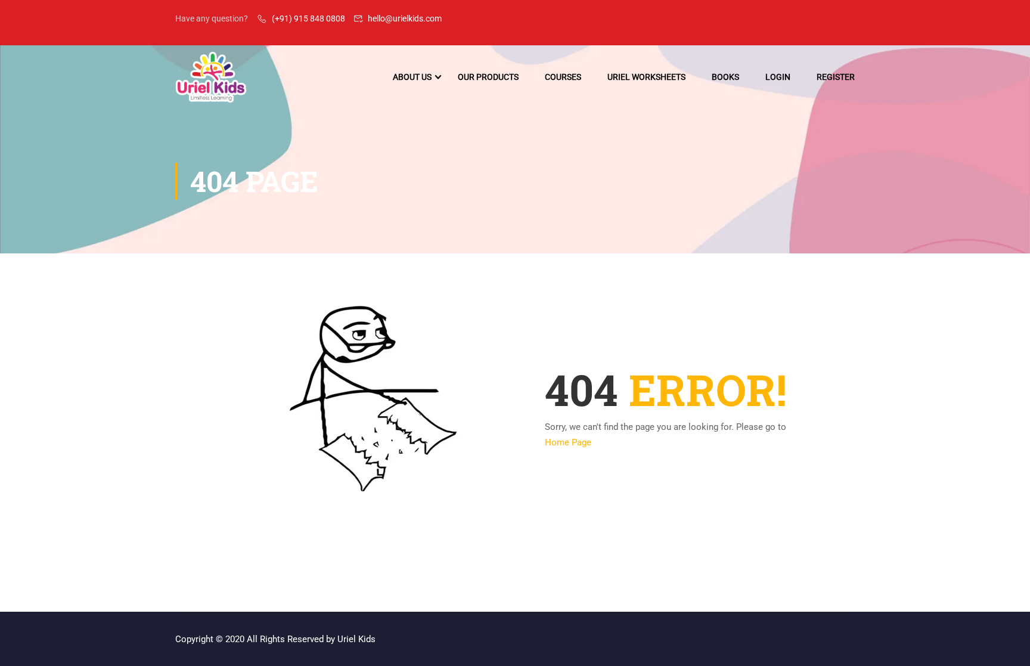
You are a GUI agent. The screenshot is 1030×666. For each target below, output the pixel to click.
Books (725, 77)
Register (836, 77)
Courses (563, 77)
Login (777, 77)
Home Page (568, 442)
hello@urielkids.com (405, 18)
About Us (412, 77)
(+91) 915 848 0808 (308, 18)
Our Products (488, 77)
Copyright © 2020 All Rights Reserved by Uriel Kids (275, 639)
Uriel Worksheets (646, 77)
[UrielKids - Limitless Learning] (211, 77)
